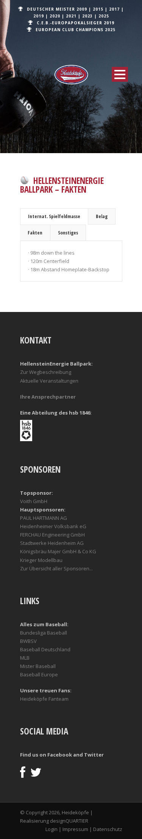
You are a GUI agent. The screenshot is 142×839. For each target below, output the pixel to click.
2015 (98, 9)
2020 (55, 16)
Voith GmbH (33, 501)
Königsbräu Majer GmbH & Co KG (58, 551)
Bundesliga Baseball (43, 632)
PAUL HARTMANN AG (43, 517)
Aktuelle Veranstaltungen (49, 380)
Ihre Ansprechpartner (48, 396)
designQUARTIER (69, 820)
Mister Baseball (38, 666)
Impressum (75, 829)
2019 (38, 16)
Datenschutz (107, 829)
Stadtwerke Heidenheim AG (52, 543)
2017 (114, 9)
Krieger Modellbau (41, 560)
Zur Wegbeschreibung (45, 372)
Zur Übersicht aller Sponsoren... (56, 568)
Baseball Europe (39, 674)
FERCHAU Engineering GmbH (52, 534)
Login (51, 829)
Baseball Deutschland (45, 649)
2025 (103, 16)
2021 (71, 16)
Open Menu (120, 74)
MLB (25, 657)
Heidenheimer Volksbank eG (53, 526)
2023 (87, 16)
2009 (81, 9)
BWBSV (28, 641)
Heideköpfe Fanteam (44, 698)
